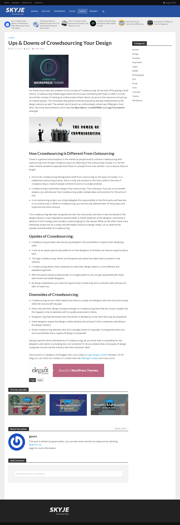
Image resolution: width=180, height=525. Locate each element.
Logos (82, 11)
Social (72, 11)
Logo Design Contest (97, 354)
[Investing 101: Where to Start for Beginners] (150, 23)
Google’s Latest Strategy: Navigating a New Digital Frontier (106, 23)
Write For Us (27, 2)
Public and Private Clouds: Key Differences (134, 23)
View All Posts (120, 429)
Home (6, 2)
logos (40, 380)
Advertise (15, 2)
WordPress (59, 11)
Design (34, 11)
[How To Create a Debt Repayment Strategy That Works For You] (64, 23)
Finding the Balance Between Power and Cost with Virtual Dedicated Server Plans (49, 24)
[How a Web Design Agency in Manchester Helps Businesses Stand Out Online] (7, 24)
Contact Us (38, 2)
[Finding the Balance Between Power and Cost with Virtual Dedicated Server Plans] (35, 24)
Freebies (93, 11)
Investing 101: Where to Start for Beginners (163, 23)
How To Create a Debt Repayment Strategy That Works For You (78, 23)
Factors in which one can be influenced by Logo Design (27, 405)
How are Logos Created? (68, 405)
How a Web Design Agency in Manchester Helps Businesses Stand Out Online (20, 24)
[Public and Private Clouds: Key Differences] (121, 23)
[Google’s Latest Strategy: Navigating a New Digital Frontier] (93, 23)
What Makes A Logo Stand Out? (109, 405)
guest (28, 48)
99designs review (89, 358)
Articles (46, 11)
